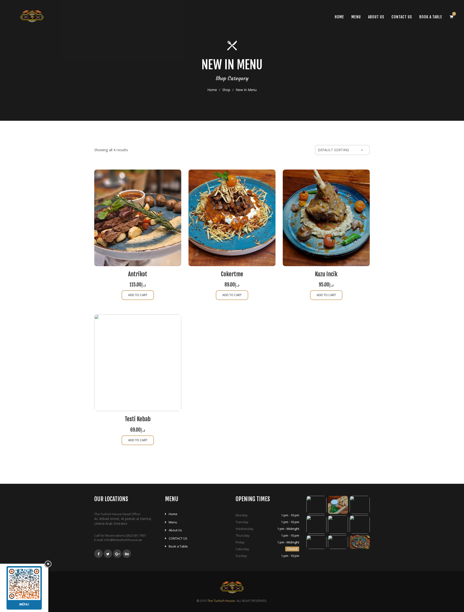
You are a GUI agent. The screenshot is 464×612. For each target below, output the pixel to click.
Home (212, 89)
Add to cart (137, 295)
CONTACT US (402, 16)
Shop (226, 89)
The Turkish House (221, 600)
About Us (376, 16)
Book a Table (430, 16)
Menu (356, 16)
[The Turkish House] (32, 16)
